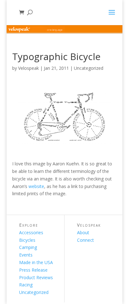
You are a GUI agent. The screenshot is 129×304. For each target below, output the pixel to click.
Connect (85, 240)
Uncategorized (88, 68)
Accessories (31, 232)
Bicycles (27, 240)
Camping (28, 247)
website (36, 186)
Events (26, 255)
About (83, 232)
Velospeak (28, 68)
